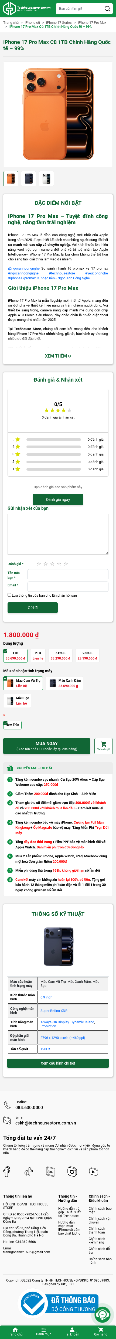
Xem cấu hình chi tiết (58, 1063)
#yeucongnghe (96, 273)
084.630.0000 (29, 1107)
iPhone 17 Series (59, 23)
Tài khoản (72, 1334)
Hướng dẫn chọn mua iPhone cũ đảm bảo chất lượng (69, 1228)
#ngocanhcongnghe (23, 273)
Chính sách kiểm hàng (97, 1241)
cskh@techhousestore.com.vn (45, 1123)
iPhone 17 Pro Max (92, 23)
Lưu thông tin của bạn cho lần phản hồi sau (44, 595)
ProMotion (48, 1026)
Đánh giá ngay (58, 499)
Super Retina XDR (53, 1011)
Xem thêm (56, 356)
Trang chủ (15, 1334)
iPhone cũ (32, 23)
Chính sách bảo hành (100, 1261)
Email (13, 585)
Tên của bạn (14, 575)
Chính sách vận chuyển (100, 1220)
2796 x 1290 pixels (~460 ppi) (62, 1038)
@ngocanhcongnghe (24, 268)
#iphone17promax (22, 278)
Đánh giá (15, 564)
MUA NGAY (46, 746)
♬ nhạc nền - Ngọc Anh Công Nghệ (63, 278)
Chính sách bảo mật (100, 1210)
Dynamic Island (82, 1022)
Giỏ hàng (100, 1334)
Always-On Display (54, 1022)
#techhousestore (62, 273)
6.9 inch (46, 997)
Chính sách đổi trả (100, 1251)
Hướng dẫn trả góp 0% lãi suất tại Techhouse (69, 1212)
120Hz (45, 1049)
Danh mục (43, 1334)
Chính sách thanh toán (97, 1230)
